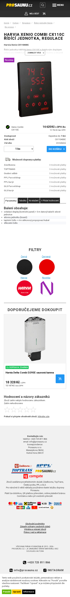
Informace (28, 591)
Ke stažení (34, 200)
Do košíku (55, 149)
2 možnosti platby (57, 186)
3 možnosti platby (57, 165)
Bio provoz (9, 27)
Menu (60, 5)
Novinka (46, 277)
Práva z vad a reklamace (35, 532)
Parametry (10, 200)
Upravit (17, 591)
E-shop (16, 23)
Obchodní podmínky (35, 523)
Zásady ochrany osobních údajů (35, 526)
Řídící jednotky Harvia (43, 23)
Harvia (24, 277)
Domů (6, 23)
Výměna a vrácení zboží (35, 529)
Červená (46, 256)
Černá (24, 256)
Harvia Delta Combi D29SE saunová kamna (30, 372)
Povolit (6, 591)
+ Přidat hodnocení (50, 200)
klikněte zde (43, 416)
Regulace (26, 23)
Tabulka (22, 200)
